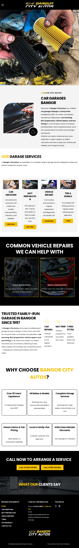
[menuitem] (13, 506)
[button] (2, 5)
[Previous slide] (3, 278)
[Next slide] (76, 278)
